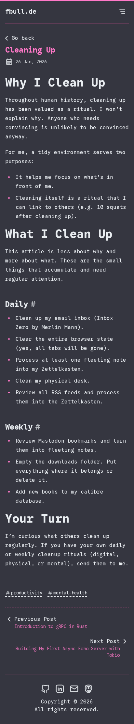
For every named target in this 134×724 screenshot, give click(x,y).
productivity (26, 593)
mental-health (70, 593)
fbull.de (20, 12)
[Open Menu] (122, 11)
